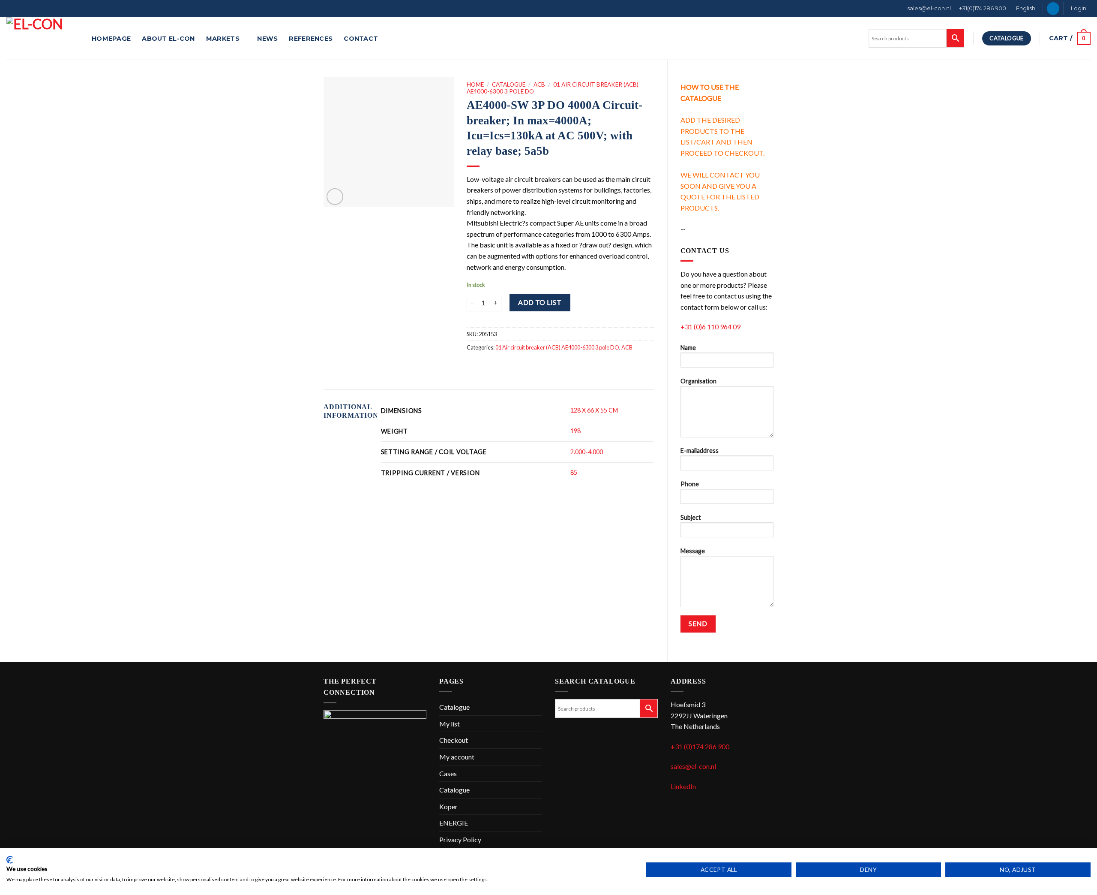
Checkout (453, 740)
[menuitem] (1025, 8)
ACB (539, 84)
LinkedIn (683, 786)
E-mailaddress (699, 450)
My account (456, 757)
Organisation (698, 381)
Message (692, 550)
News (267, 38)
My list (449, 724)
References (311, 38)
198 (575, 430)
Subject (690, 517)
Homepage (111, 38)
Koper (448, 806)
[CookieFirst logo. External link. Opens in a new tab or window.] (9, 860)
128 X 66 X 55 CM (594, 410)
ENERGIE (453, 823)
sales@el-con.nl (929, 8)
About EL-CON (168, 38)
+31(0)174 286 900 (982, 8)
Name (688, 347)
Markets (223, 38)
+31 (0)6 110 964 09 (710, 326)
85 (573, 472)
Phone (689, 484)
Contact (361, 38)
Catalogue (508, 84)
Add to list (539, 302)
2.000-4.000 (586, 451)
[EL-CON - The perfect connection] (42, 38)
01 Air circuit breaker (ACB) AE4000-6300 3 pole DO (557, 347)
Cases (448, 773)
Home (475, 84)
